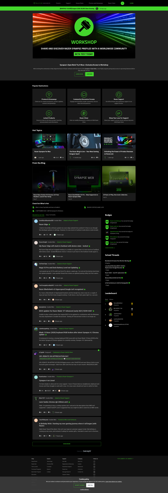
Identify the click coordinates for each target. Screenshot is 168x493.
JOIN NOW (89, 74)
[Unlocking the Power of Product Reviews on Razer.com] (119, 147)
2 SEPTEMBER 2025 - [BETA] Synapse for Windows (49, 211)
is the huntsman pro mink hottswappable (116, 283)
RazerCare (64, 469)
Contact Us (80, 471)
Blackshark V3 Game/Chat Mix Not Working (117, 261)
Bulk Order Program (36, 471)
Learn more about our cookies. (113, 481)
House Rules (79, 3)
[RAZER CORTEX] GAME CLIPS (95, 207)
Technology (49, 461)
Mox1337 (42, 398)
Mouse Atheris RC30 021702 (113, 278)
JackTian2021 (118, 313)
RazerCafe (33, 464)
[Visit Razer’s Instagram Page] (94, 464)
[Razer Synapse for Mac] (49, 147)
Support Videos (66, 474)
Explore (48, 458)
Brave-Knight (43, 242)
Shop (32, 458)
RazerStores (34, 461)
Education (33, 474)
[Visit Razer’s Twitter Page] (94, 469)
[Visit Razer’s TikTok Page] (94, 474)
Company (80, 458)
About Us (80, 461)
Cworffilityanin (43, 420)
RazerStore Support (67, 466)
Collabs (48, 471)
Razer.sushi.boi (114, 226)
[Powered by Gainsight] (84, 451)
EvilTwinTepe (43, 264)
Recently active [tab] (38, 215)
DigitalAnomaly (114, 231)
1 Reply (107, 270)
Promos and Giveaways (96, 3)
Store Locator (34, 466)
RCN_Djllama (113, 237)
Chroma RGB (50, 464)
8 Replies (107, 263)
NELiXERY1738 (118, 308)
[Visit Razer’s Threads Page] (94, 467)
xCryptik (41, 352)
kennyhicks (42, 307)
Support (68, 3)
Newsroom (80, 466)
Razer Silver (111, 3)
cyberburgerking (44, 329)
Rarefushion (43, 377)
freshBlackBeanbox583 (46, 220)
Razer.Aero (113, 242)
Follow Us (95, 458)
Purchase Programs (36, 469)
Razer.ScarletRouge (115, 221)
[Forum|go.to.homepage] (41, 3)
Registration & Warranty (68, 464)
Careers (79, 464)
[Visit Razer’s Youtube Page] (94, 472)
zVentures (80, 469)
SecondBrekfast (118, 303)
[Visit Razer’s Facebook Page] (94, 462)
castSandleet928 (118, 319)
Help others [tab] (50, 215)
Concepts (49, 466)
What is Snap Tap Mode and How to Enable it (48, 207)
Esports (48, 469)
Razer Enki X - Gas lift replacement (115, 272)
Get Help (64, 461)
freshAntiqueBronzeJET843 (121, 324)
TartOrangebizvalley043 (46, 285)
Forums (58, 3)
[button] (84, 489)
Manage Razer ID (66, 471)
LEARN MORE (79, 74)
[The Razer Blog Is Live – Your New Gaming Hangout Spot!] (84, 147)
